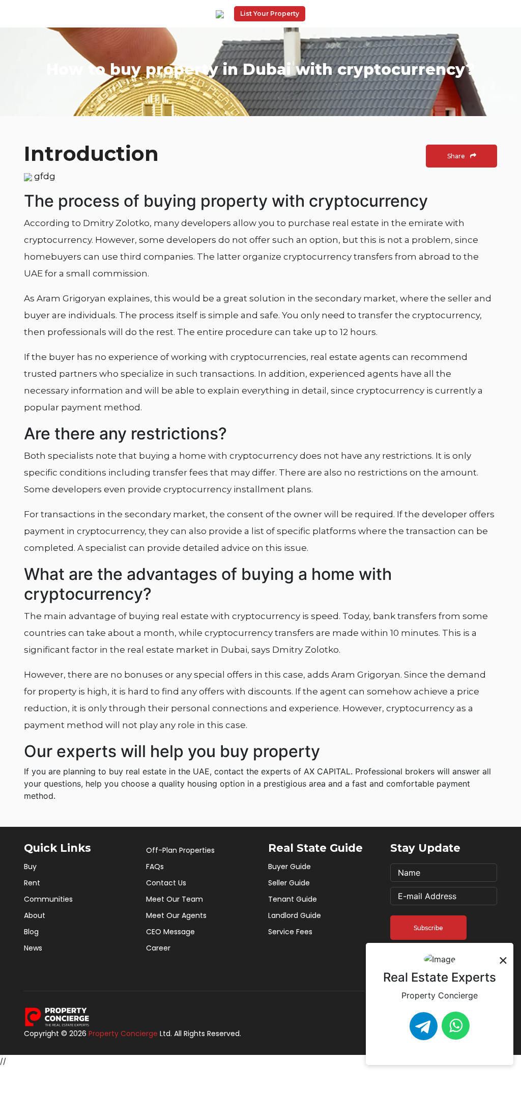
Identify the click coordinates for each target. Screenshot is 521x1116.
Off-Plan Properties (180, 850)
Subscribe (428, 928)
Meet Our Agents (176, 915)
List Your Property (269, 13)
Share (456, 156)
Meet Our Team (174, 899)
